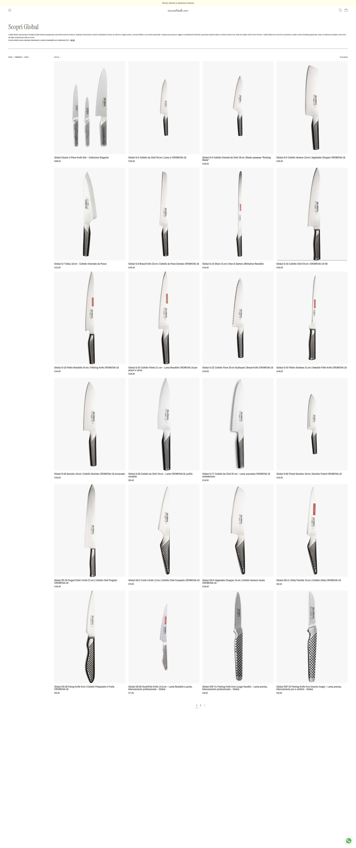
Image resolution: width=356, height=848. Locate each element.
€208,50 (57, 161)
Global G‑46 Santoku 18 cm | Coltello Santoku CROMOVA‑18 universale (89, 474)
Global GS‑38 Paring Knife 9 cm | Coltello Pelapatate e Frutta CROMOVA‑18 (84, 688)
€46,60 (205, 693)
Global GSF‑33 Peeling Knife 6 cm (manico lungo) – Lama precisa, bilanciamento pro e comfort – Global (309, 688)
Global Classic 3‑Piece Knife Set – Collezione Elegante (81, 157)
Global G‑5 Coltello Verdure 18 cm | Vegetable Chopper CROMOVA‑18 (310, 157)
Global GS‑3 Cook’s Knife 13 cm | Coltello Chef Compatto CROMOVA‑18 (164, 580)
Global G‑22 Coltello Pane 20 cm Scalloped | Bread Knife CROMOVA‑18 (237, 367)
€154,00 (57, 371)
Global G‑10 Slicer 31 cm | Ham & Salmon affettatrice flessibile (233, 264)
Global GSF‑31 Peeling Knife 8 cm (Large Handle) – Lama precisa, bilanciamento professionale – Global (234, 688)
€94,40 (131, 480)
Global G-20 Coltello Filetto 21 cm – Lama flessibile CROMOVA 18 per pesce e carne (162, 368)
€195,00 (57, 586)
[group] (178, 3)
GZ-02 (73, 40)
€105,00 (131, 161)
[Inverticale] (178, 10)
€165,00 (279, 267)
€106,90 (131, 374)
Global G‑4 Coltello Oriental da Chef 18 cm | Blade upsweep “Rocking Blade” (236, 158)
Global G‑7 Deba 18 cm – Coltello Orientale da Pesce (80, 264)
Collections (18, 57)
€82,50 (279, 584)
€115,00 (57, 267)
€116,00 (205, 267)
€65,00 (57, 693)
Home (10, 57)
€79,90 (131, 584)
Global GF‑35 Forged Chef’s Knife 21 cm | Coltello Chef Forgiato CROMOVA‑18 (85, 581)
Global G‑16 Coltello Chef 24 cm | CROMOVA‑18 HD (302, 264)
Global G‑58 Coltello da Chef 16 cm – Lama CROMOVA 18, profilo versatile (160, 475)
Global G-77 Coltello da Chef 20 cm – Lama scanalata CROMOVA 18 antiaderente (236, 475)
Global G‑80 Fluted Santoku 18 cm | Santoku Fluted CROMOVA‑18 (309, 474)
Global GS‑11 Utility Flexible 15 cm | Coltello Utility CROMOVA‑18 (308, 580)
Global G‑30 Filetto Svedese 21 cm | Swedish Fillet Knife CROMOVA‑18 (311, 367)
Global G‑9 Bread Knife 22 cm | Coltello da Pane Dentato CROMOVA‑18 (163, 264)
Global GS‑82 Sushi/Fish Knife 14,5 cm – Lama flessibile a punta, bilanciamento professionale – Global (160, 688)
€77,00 (131, 693)
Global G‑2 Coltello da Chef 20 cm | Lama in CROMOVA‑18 (157, 157)
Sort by (56, 57)
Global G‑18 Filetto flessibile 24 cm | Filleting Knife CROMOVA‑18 (86, 367)
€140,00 (279, 371)
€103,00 (205, 371)
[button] (340, 10)
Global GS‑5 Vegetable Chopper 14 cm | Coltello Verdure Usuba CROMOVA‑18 (233, 581)
